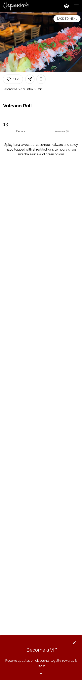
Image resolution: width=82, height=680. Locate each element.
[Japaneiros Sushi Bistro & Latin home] (21, 6)
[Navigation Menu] (76, 6)
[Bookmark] (41, 79)
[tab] (20, 131)
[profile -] (66, 5)
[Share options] (29, 79)
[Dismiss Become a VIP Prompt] (74, 643)
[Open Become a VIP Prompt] (41, 673)
